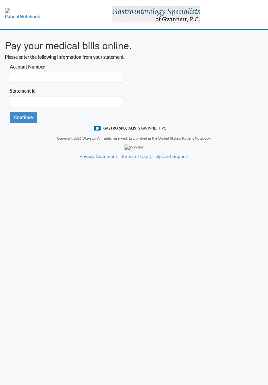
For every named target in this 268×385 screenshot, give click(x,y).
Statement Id (23, 91)
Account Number (27, 66)
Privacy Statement (98, 156)
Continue (23, 117)
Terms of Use (134, 156)
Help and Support (170, 156)
